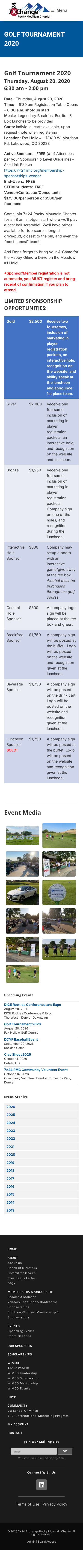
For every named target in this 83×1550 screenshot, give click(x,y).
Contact (15, 1433)
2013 (10, 1210)
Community (17, 1405)
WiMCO (13, 1363)
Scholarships (20, 1354)
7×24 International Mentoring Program (38, 1415)
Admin (31, 1541)
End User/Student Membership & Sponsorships (33, 1314)
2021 (10, 1147)
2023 (10, 1131)
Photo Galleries (19, 1336)
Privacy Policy (55, 1504)
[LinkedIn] (41, 1484)
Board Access (47, 1541)
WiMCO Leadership (22, 1373)
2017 (10, 1179)
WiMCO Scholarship (23, 1378)
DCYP (12, 1397)
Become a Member (22, 1297)
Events (14, 1326)
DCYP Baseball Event (21, 1039)
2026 (10, 1107)
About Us (15, 1263)
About (13, 1258)
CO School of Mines (23, 1410)
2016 (10, 1186)
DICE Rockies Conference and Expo (32, 1005)
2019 (10, 1163)
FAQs (11, 1283)
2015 (10, 1194)
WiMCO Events (19, 1388)
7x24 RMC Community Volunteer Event (36, 1070)
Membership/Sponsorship (30, 1292)
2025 (10, 1115)
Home (12, 1249)
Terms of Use (27, 1504)
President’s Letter (22, 1278)
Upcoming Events (21, 1331)
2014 (10, 1202)
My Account (18, 1424)
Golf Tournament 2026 (22, 1024)
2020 (10, 1154)
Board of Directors (22, 1268)
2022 (10, 1138)
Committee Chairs (22, 1273)
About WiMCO (18, 1368)
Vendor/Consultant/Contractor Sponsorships (32, 1304)
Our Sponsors (20, 1346)
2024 (10, 1123)
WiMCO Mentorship (23, 1383)
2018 (10, 1170)
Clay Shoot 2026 (17, 1054)
